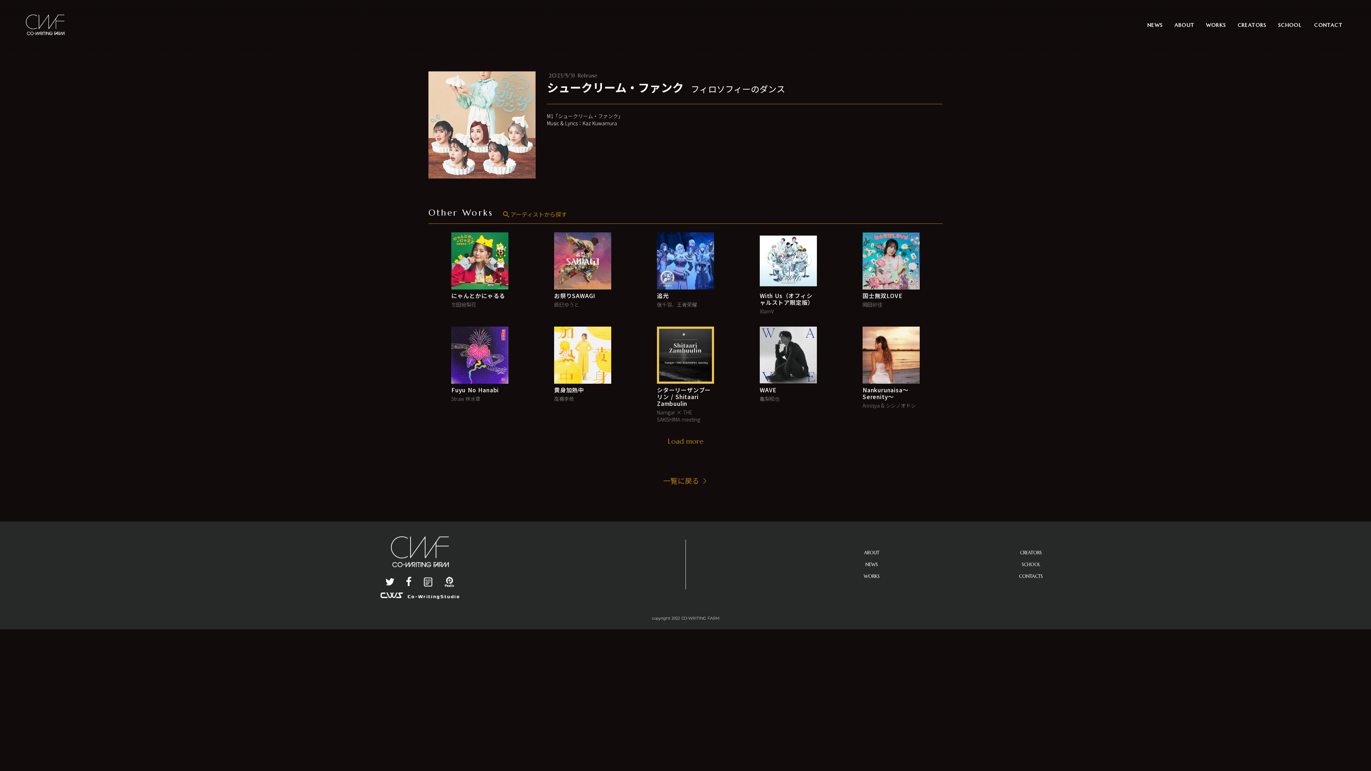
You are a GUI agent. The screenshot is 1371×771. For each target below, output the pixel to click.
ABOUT (871, 552)
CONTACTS (1031, 576)
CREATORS (1031, 552)
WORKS (872, 576)
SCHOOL (1031, 564)
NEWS (871, 564)
